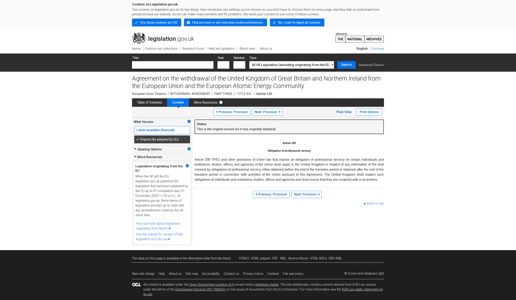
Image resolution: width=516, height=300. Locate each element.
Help (162, 274)
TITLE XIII (244, 94)
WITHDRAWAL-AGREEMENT (190, 94)
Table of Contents (149, 102)
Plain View (344, 112)
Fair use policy (293, 274)
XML (283, 258)
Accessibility (211, 274)
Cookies (273, 274)
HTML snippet (260, 258)
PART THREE (223, 94)
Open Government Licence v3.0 (211, 284)
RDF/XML (335, 258)
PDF (275, 258)
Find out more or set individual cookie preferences (227, 22)
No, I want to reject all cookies (299, 22)
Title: (135, 58)
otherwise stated (267, 284)
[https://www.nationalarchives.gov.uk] (360, 36)
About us (175, 274)
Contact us (231, 274)
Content (178, 102)
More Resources (205, 102)
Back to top (375, 203)
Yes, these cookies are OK (158, 22)
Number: (239, 58)
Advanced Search (371, 65)
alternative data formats (205, 258)
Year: (221, 58)
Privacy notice (253, 274)
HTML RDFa (318, 258)
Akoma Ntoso (298, 258)
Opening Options (148, 149)
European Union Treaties (149, 94)
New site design (143, 274)
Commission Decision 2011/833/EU (200, 289)
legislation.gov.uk (165, 33)
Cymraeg (377, 48)
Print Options (369, 112)
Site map (191, 274)
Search (346, 65)
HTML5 (244, 258)
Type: (253, 58)
